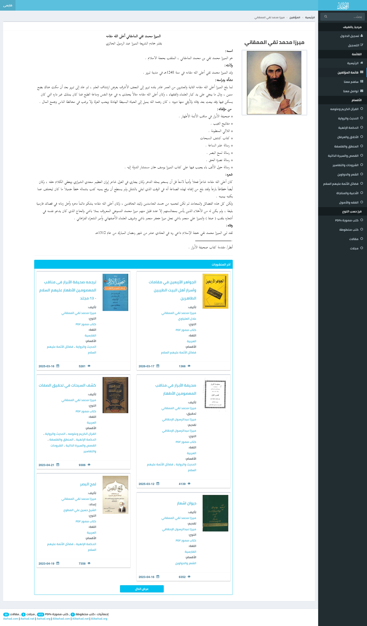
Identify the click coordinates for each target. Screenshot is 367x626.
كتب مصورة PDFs (347, 220)
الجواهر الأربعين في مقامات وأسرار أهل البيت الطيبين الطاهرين (172, 290)
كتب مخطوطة (349, 229)
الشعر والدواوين (348, 174)
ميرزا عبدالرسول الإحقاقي (179, 419)
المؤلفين (294, 17)
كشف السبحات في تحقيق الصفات (67, 385)
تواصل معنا (351, 91)
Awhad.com (10, 618)
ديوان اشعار (186, 503)
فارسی (7, 5)
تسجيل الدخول (349, 36)
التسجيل (353, 45)
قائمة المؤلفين (348, 72)
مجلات (354, 248)
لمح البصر (88, 484)
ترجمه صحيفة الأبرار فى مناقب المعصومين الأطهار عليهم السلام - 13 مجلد (67, 290)
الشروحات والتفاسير (346, 165)
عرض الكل (141, 589)
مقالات (354, 239)
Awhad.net (27, 618)
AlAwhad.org (99, 618)
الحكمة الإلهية (348, 127)
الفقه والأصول (349, 202)
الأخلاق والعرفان (348, 137)
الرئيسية (353, 63)
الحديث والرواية (348, 118)
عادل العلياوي (187, 318)
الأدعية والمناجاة (347, 193)
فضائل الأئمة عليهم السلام (341, 184)
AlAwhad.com (61, 618)
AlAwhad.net (80, 618)
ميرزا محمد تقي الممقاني (178, 313)
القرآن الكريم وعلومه (344, 109)
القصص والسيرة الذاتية (343, 155)
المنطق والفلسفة (346, 146)
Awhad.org (43, 618)
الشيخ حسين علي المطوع (80, 510)
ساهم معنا (351, 82)
